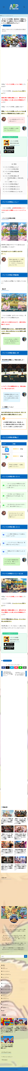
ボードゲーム (6, 1001)
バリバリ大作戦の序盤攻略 (12, 171)
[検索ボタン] (24, 7)
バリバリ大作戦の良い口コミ (12, 186)
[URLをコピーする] (25, 667)
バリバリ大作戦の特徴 (13, 169)
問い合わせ (4, 1060)
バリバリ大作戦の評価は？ (12, 184)
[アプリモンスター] (14, 7)
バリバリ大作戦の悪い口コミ (12, 189)
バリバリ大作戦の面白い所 (12, 176)
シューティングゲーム (8, 986)
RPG (4, 965)
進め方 (9, 173)
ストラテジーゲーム (7, 989)
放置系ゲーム (6, 1007)
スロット (5, 995)
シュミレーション (7, 25)
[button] (3, 667)
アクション (5, 968)
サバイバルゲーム (7, 980)
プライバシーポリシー (7, 1056)
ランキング (5, 1004)
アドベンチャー (6, 971)
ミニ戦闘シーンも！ (12, 181)
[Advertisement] (14, 63)
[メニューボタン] (4, 7)
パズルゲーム (6, 998)
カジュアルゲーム (7, 974)
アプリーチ (17, 145)
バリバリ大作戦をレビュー (12, 167)
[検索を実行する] (25, 956)
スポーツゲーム (6, 992)
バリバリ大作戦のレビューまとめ (13, 191)
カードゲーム (6, 977)
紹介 (4, 1010)
